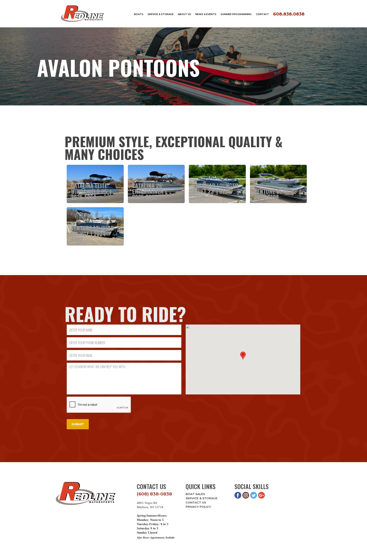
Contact (262, 14)
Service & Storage (201, 498)
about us (184, 14)
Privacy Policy (198, 506)
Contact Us (196, 502)
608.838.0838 (289, 14)
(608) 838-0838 (154, 493)
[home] (82, 13)
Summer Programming (236, 14)
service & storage (161, 14)
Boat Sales (195, 494)
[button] (243, 355)
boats (138, 14)
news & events (205, 14)
